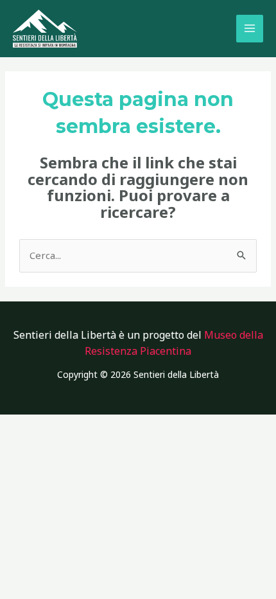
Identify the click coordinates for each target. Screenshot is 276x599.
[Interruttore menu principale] (250, 28)
